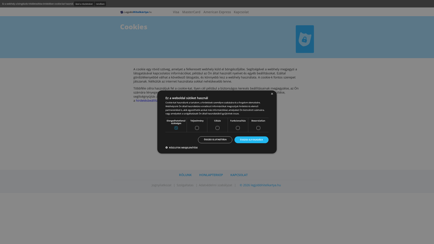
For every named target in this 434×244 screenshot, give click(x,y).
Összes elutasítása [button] (215, 139)
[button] (181, 147)
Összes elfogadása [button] (251, 139)
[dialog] (217, 122)
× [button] (272, 94)
